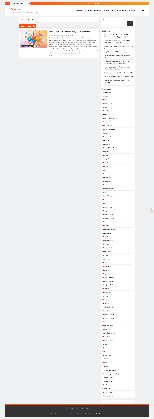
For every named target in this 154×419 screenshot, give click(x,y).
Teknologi (106, 10)
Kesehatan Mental (108, 240)
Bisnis (105, 107)
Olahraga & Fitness (108, 307)
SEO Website (107, 359)
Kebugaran (106, 211)
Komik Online (107, 252)
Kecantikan (106, 222)
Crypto (105, 115)
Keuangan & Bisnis (108, 248)
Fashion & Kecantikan (109, 148)
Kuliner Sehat (107, 266)
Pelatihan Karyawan (108, 315)
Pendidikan (106, 329)
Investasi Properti (108, 189)
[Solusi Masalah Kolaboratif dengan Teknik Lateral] (33, 39)
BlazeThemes (99, 414)
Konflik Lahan (107, 259)
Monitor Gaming (108, 300)
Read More (52, 56)
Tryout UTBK (106, 389)
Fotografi (105, 152)
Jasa (104, 192)
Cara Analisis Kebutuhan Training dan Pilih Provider (118, 76)
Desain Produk (107, 126)
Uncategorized (107, 392)
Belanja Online (107, 103)
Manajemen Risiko (108, 285)
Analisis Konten (107, 96)
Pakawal (16, 9)
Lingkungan (106, 274)
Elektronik (79, 10)
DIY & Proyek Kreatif (109, 129)
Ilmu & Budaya (107, 177)
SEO (104, 352)
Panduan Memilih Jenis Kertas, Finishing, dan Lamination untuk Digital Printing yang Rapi (116, 62)
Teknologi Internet (108, 377)
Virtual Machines (108, 396)
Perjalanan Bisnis (108, 340)
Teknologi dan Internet (119, 10)
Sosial (105, 363)
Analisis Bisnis (107, 92)
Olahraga (106, 303)
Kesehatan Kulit (107, 233)
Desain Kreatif (107, 122)
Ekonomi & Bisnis (108, 137)
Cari (103, 19)
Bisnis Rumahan (107, 111)
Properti (105, 344)
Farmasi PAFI (107, 144)
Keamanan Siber (108, 207)
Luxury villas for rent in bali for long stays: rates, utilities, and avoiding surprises (117, 68)
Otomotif (105, 311)
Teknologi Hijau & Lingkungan (111, 374)
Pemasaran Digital (108, 326)
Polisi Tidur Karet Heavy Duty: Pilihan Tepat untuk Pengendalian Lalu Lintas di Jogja (117, 41)
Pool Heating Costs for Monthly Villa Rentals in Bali (118, 73)
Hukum (105, 174)
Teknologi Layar (107, 381)
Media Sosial (107, 292)
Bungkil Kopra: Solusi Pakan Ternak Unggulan (116, 52)
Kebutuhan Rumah (108, 218)
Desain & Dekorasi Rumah (110, 118)
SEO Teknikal (107, 355)
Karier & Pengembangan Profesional (113, 196)
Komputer (106, 255)
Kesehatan (97, 10)
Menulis (105, 296)
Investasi (132, 10)
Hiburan (105, 166)
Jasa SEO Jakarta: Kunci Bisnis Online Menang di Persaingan (117, 81)
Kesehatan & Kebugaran (110, 229)
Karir (104, 200)
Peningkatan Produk (109, 333)
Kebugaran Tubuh (108, 214)
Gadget (105, 155)
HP (104, 170)
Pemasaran (106, 322)
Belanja (105, 100)
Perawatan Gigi (107, 337)
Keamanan (106, 203)
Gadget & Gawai (108, 159)
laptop (105, 270)
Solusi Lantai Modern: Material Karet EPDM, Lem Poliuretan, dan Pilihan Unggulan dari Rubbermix (117, 36)
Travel (105, 385)
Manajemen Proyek (26, 46)
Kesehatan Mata (107, 237)
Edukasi (105, 133)
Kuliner (105, 263)
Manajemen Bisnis (108, 278)
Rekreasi (105, 348)
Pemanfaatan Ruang (108, 318)
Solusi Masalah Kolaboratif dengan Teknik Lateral (70, 31)
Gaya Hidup (106, 163)
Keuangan (106, 244)
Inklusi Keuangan (108, 181)
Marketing (88, 10)
